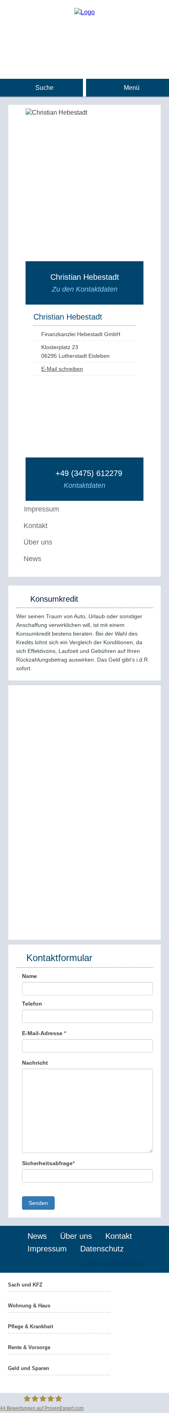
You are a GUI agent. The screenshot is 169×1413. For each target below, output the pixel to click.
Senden (38, 1203)
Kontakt (36, 526)
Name (29, 976)
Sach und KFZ (25, 1285)
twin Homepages (112, 1262)
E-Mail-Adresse (44, 1033)
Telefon (32, 1003)
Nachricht (35, 1063)
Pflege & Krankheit (30, 1326)
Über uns (38, 542)
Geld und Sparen (28, 1368)
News (32, 559)
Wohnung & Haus (29, 1306)
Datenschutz (102, 1248)
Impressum (47, 1248)
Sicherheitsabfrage (48, 1163)
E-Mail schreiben (62, 369)
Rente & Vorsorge (29, 1347)
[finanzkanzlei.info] (84, 12)
